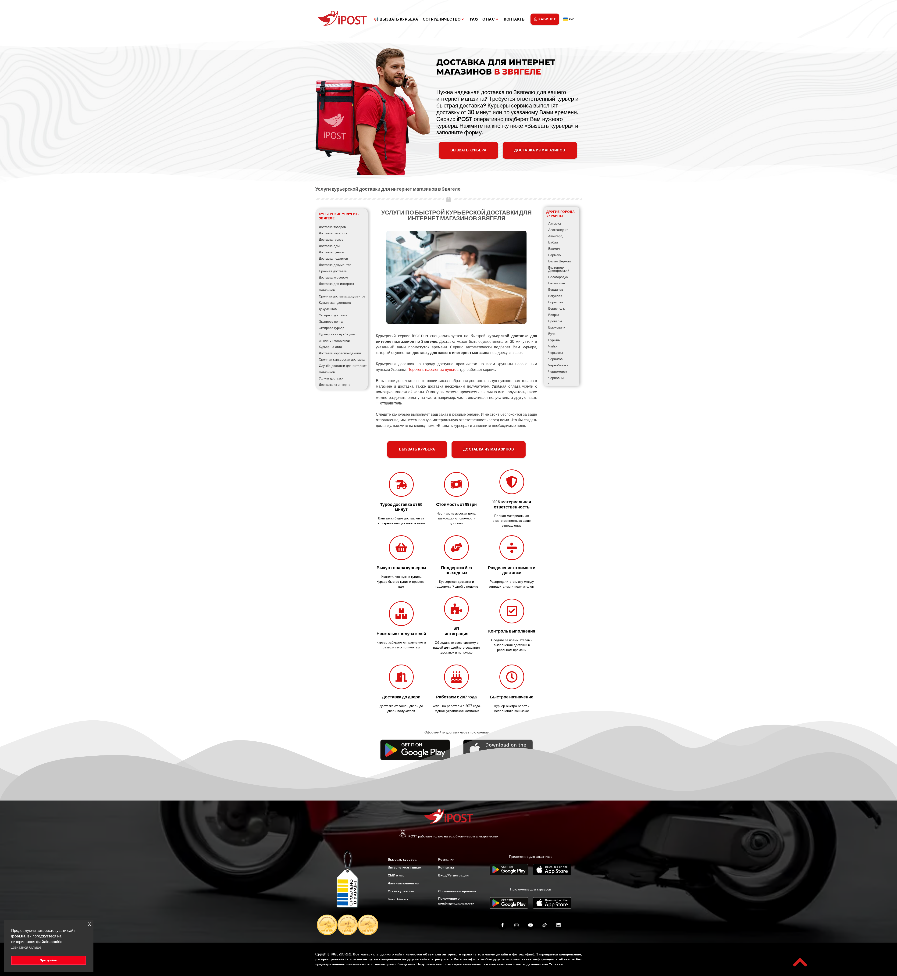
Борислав (555, 302)
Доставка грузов (331, 239)
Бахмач (554, 248)
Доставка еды (329, 245)
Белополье (556, 283)
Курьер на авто (330, 346)
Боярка (553, 314)
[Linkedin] (558, 925)
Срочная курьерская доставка (342, 359)
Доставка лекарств (333, 233)
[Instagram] (516, 925)
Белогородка (558, 277)
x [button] (89, 924)
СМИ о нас (396, 875)
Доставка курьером (333, 277)
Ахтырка (554, 223)
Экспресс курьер (331, 327)
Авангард (555, 236)
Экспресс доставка (333, 315)
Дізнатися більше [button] (26, 947)
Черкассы (555, 352)
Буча (551, 333)
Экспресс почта (331, 321)
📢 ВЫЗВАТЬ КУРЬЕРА (396, 19)
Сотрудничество (441, 19)
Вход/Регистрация (453, 875)
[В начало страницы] (800, 962)
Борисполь (556, 308)
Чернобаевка (558, 365)
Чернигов (555, 359)
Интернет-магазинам (404, 867)
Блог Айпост (398, 899)
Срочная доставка (333, 271)
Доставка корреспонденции (340, 353)
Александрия (558, 229)
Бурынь (554, 340)
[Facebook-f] (502, 925)
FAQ (474, 19)
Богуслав (555, 295)
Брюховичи (556, 327)
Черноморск (557, 371)
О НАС (488, 19)
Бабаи (553, 242)
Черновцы (556, 377)
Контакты (515, 19)
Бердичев (555, 289)
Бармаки (555, 255)
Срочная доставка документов (342, 296)
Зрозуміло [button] (48, 960)
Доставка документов (335, 264)
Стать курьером (401, 891)
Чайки (552, 346)
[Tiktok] (544, 925)
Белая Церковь (559, 261)
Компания (446, 859)
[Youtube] (530, 925)
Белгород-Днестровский (558, 269)
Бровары (555, 321)
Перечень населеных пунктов (433, 369)
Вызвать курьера (402, 859)
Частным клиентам (403, 883)
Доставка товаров (332, 227)
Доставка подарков (333, 258)
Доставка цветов (331, 252)
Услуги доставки (331, 378)
